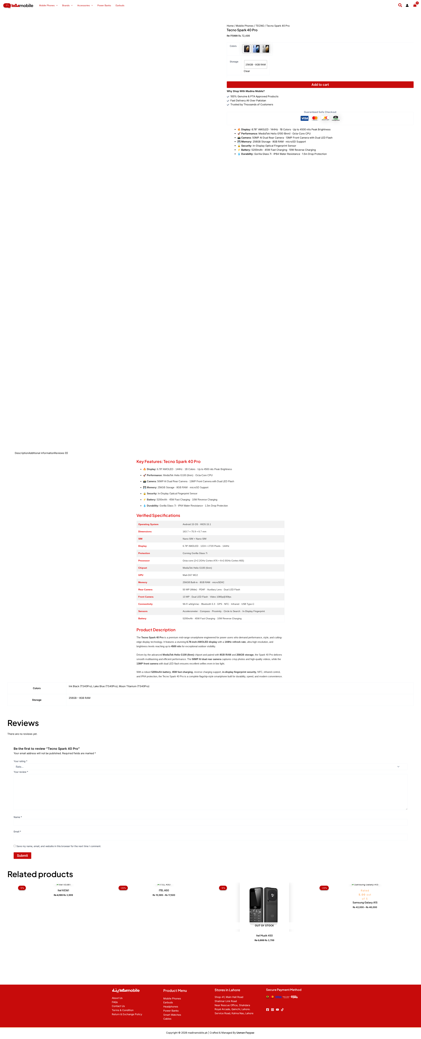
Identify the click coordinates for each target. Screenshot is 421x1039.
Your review (21, 771)
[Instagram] (272, 1009)
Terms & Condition (123, 1010)
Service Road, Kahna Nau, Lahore (234, 1013)
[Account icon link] (407, 5)
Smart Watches (172, 1014)
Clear (247, 71)
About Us (117, 998)
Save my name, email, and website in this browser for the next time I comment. (58, 846)
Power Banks (104, 5)
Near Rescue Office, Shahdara (232, 1005)
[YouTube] (277, 1009)
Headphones (170, 1006)
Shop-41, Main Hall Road (229, 997)
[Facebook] (267, 1009)
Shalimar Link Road (226, 1001)
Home (230, 25)
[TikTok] (282, 1009)
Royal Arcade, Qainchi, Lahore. (232, 1009)
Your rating (20, 761)
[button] (56, 5)
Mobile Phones (47, 5)
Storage (234, 61)
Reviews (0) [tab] (61, 453)
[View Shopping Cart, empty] (415, 5)
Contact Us (118, 1006)
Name (18, 817)
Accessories (83, 5)
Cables (167, 1018)
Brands (66, 5)
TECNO (260, 25)
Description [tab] (21, 453)
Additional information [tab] (41, 453)
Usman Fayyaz (245, 1032)
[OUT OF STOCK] (63, 885)
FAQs (115, 1002)
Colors (233, 46)
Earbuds (120, 5)
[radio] (247, 49)
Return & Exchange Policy (127, 1014)
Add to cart (320, 85)
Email (17, 831)
